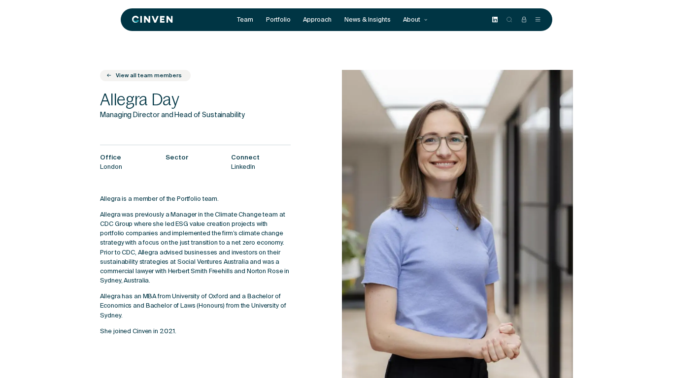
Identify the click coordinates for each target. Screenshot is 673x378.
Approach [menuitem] (317, 20)
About (412, 20)
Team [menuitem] (245, 20)
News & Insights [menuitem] (367, 20)
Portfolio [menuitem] (278, 20)
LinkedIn (243, 167)
